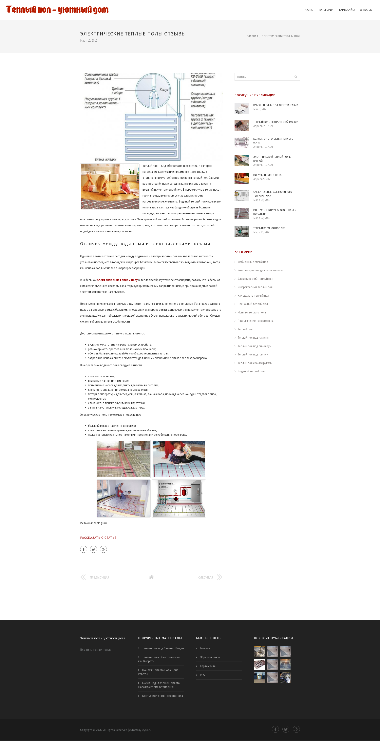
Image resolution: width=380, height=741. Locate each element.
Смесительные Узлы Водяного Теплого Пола (272, 194)
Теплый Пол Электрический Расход (275, 122)
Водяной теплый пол (251, 371)
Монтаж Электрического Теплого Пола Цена (274, 212)
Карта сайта (347, 9)
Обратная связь (210, 657)
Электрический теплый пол (281, 35)
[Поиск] (296, 77)
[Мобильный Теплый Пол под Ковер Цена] (272, 677)
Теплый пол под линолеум (254, 346)
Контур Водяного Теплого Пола (162, 696)
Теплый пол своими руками (255, 363)
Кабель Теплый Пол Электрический (275, 105)
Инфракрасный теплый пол (255, 287)
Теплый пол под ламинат (254, 337)
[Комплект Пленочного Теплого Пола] (285, 677)
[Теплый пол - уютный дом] (57, 7)
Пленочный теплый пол (253, 304)
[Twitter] (93, 549)
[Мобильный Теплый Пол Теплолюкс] (259, 677)
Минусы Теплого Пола (267, 175)
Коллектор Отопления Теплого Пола (273, 140)
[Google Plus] (103, 549)
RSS (202, 675)
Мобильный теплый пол (253, 262)
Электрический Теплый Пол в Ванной (272, 158)
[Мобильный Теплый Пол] (259, 651)
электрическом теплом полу (117, 280)
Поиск (367, 9)
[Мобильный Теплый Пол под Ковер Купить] (285, 664)
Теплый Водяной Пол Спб (269, 228)
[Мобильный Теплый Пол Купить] (272, 664)
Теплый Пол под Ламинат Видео (163, 648)
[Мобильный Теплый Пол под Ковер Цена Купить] (272, 651)
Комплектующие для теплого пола (260, 270)
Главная (309, 9)
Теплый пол (245, 329)
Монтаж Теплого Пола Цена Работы (158, 672)
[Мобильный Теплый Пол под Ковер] (285, 651)
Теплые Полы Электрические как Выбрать (159, 659)
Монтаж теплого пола (252, 312)
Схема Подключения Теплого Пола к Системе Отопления (159, 685)
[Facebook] (83, 549)
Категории (326, 9)
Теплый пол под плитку (253, 354)
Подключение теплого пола (256, 321)
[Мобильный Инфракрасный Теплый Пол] (259, 664)
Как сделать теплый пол (253, 295)
